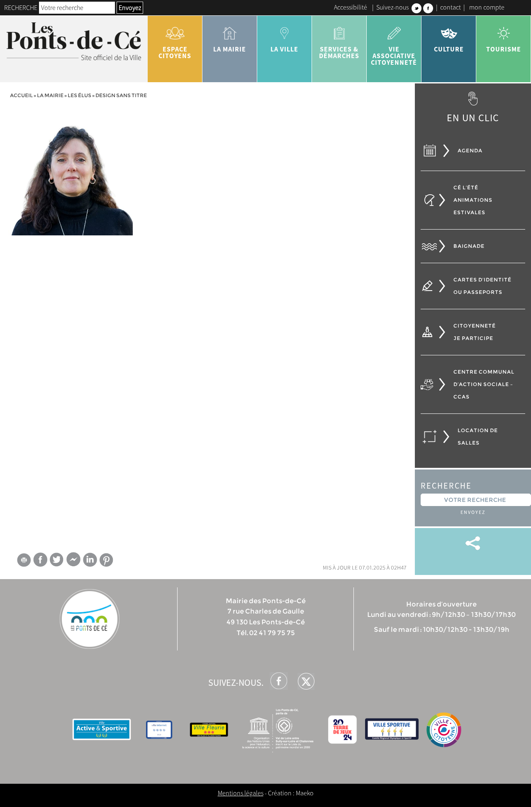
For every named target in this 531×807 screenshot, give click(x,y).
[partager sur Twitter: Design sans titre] (57, 559)
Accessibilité (350, 7)
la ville (284, 49)
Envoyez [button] (130, 7)
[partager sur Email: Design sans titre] (24, 561)
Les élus (79, 95)
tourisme (503, 49)
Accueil (21, 95)
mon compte (486, 7)
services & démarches (339, 52)
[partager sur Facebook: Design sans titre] (40, 559)
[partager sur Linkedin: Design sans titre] (90, 560)
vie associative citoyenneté (394, 55)
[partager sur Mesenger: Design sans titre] (73, 561)
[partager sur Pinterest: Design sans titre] (107, 560)
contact (450, 7)
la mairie (229, 49)
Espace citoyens (174, 52)
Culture (449, 49)
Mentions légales (240, 793)
